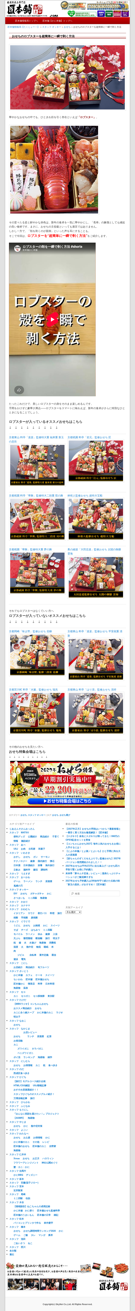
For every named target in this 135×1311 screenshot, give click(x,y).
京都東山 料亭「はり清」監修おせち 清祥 (92, 689)
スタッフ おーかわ (19, 877)
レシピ (45, 1141)
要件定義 (44, 954)
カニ (16, 996)
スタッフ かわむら (19, 909)
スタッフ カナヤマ (19, 905)
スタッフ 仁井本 (17, 1154)
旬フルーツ (43, 967)
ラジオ (59, 1012)
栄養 (40, 865)
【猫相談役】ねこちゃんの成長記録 (32, 1206)
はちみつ (35, 929)
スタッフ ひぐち (17, 1077)
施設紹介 (25, 840)
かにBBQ (18, 1174)
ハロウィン (48, 1158)
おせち (24, 814)
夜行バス (42, 913)
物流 (38, 946)
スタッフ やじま (17, 1121)
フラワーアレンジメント (26, 1162)
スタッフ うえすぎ (19, 873)
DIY (15, 893)
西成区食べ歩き (22, 1073)
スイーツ (55, 925)
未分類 (12, 1250)
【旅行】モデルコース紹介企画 (30, 1081)
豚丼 (50, 1235)
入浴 (55, 934)
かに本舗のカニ (45, 1012)
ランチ (39, 881)
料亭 (40, 983)
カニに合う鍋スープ (24, 1012)
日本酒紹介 (29, 865)
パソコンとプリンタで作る (27, 1222)
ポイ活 (17, 1057)
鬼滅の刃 (18, 885)
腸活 (35, 869)
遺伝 (11, 1254)
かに (49, 893)
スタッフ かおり (18, 901)
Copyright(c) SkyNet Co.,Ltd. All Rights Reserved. (67, 1304)
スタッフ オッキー (36, 814)
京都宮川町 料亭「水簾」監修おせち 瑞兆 (33, 689)
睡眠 (46, 946)
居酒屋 (48, 881)
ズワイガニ (23, 1048)
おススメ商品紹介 (23, 1008)
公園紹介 (32, 836)
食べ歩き (52, 1065)
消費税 (52, 942)
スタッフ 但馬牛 (17, 1170)
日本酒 (17, 865)
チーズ (24, 929)
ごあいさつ (19, 1243)
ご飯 (25, 1235)
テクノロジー (20, 861)
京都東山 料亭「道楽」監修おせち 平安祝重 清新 (95, 633)
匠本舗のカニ (39, 1146)
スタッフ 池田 (17, 1238)
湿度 (16, 946)
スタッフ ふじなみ (19, 1105)
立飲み (17, 869)
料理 (52, 913)
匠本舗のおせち (22, 1146)
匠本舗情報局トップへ (26, 20)
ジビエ (20, 954)
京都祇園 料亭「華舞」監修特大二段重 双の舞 (36, 495)
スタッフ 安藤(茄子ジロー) (23, 1182)
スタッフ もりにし (18, 1109)
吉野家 (52, 1146)
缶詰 (28, 1198)
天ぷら (17, 938)
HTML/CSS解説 (22, 1085)
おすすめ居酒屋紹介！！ (26, 1089)
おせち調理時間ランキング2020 (39, 1230)
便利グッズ (19, 836)
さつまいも (19, 897)
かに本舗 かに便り (24, 1210)
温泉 (25, 987)
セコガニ (25, 996)
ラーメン (28, 881)
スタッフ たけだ (17, 999)
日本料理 (49, 983)
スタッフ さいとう (18, 971)
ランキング (29, 1057)
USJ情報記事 (39, 1085)
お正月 (36, 1158)
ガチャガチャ (37, 893)
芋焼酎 (24, 917)
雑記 (56, 1214)
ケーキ (39, 975)
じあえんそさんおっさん (22, 828)
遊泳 (16, 959)
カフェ (29, 975)
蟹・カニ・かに (22, 1167)
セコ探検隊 (39, 996)
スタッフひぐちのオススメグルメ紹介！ (34, 1094)
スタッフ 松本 (16, 1218)
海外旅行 (49, 865)
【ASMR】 (19, 1117)
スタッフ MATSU (19, 832)
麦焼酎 (34, 917)
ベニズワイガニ (25, 1053)
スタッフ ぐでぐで (19, 921)
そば (16, 929)
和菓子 (41, 848)
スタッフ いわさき (19, 852)
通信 (54, 954)
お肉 (23, 848)
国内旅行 (42, 861)
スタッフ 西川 (17, 1247)
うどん (17, 925)
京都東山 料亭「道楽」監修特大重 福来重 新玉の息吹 (36, 439)
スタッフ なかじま (19, 1028)
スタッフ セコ (17, 991)
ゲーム (17, 881)
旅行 (59, 913)
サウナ (31, 913)
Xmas (17, 1158)
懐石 (52, 861)
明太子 (56, 938)
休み (40, 934)
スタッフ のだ (16, 1069)
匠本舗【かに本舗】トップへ (57, 20)
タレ (33, 1235)
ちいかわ (18, 979)
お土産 (26, 1137)
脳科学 (26, 869)
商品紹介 (44, 836)
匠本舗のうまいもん (24, 1214)
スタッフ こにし (18, 963)
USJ (16, 848)
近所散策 (18, 1190)
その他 (36, 1141)
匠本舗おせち (42, 979)
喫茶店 (31, 983)
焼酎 (16, 917)
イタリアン (19, 913)
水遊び (32, 942)
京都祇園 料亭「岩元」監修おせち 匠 (89, 437)
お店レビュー (30, 1032)
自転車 (33, 954)
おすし (17, 856)
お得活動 (18, 1040)
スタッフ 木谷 (16, 1202)
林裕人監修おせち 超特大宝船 (85, 495)
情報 (16, 840)
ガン (35, 856)
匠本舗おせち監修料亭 (48, 1210)
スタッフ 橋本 (17, 1226)
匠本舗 (29, 979)
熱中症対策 (36, 1125)
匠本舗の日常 (44, 1214)
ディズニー (31, 1174)
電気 (23, 959)
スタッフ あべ (17, 844)
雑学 (50, 1057)
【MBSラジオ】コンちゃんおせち (31, 1003)
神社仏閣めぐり (50, 1162)
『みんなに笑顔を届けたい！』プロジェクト (36, 1113)
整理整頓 (28, 938)
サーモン (45, 856)
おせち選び (65, 814)
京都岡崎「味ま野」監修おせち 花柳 (30, 631)
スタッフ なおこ (17, 1020)
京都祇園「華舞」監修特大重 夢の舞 (30, 549)
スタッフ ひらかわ (19, 1102)
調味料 (44, 869)
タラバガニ (37, 1048)
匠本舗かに (19, 983)
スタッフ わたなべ (18, 1133)
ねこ (30, 1243)
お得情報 (28, 1065)
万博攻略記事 (20, 1098)
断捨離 (39, 938)
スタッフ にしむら (19, 1061)
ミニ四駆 (32, 897)
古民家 (31, 848)
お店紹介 (18, 967)
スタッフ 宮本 (16, 1186)
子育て (55, 836)
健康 (32, 861)
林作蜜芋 (48, 1222)
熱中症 (29, 946)
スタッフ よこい (18, 1129)
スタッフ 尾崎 (17, 1194)
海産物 (43, 897)
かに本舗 (18, 975)
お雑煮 (36, 925)
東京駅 (51, 996)
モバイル (18, 934)
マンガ (41, 1235)
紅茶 (49, 1036)
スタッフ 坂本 (16, 1178)
